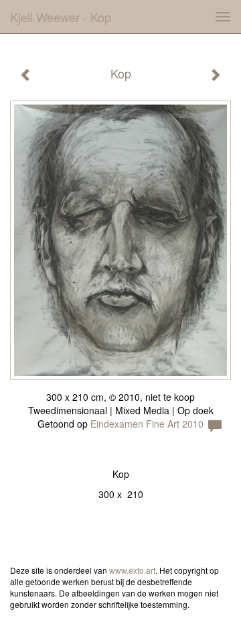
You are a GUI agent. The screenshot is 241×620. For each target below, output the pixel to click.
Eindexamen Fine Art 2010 (147, 423)
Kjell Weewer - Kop (60, 16)
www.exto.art (132, 570)
